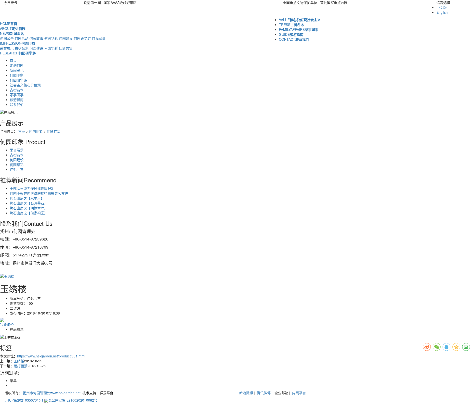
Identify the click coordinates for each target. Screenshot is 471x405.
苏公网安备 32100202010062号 (72, 400)
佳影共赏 (66, 48)
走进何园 (17, 65)
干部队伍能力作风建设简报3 (31, 188)
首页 (13, 60)
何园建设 (66, 38)
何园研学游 (82, 38)
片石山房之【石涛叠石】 (29, 203)
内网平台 (299, 392)
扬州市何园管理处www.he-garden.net (51, 392)
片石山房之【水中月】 (27, 198)
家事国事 (17, 94)
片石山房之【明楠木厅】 (29, 207)
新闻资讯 (17, 70)
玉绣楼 (19, 360)
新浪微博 (246, 392)
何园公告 (7, 38)
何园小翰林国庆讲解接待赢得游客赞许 (39, 193)
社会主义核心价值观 (25, 84)
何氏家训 (98, 38)
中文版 (441, 7)
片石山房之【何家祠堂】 (29, 212)
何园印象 (17, 75)
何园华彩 (51, 38)
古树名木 (21, 48)
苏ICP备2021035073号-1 (24, 400)
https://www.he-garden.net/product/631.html (51, 356)
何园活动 (21, 38)
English (442, 12)
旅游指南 (17, 99)
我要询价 (7, 324)
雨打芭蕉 (20, 365)
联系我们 (17, 104)
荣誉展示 (7, 48)
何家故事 (36, 38)
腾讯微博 (263, 392)
